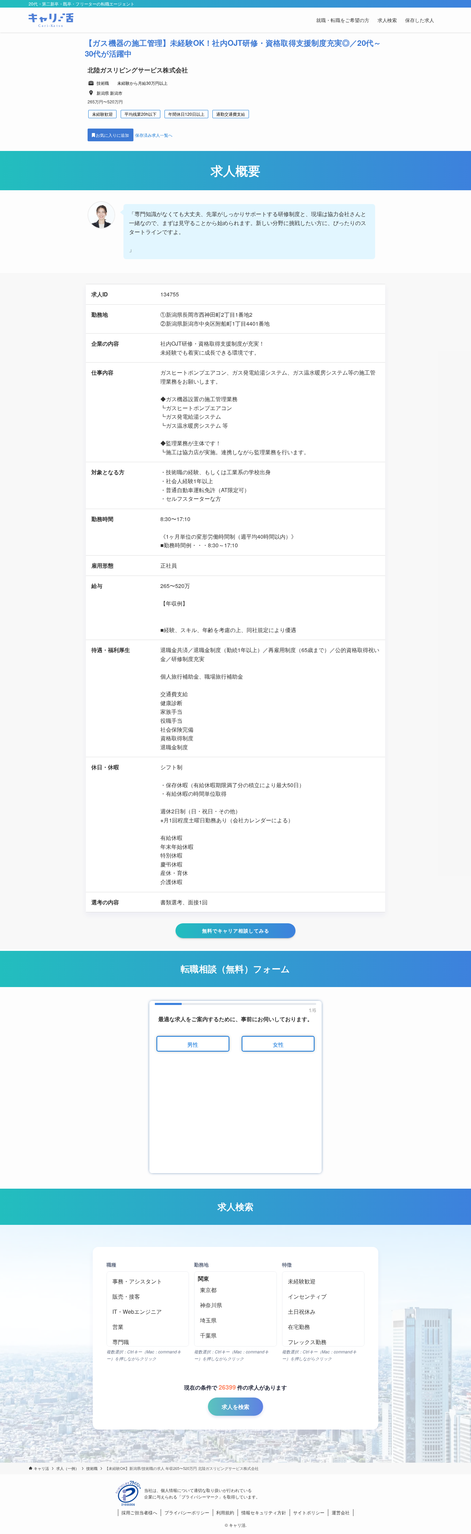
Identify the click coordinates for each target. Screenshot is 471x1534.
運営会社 (341, 1512)
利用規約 (225, 1512)
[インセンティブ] (323, 1296)
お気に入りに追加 (113, 135)
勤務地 (201, 1264)
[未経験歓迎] (323, 1281)
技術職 (103, 83)
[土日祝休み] (323, 1312)
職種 (111, 1264)
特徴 (287, 1264)
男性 (192, 1044)
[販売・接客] (148, 1296)
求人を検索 (235, 1407)
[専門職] (148, 1342)
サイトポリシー (308, 1512)
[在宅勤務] (323, 1327)
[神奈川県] (235, 1305)
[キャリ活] (51, 20)
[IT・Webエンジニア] (148, 1312)
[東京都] (235, 1290)
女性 (278, 1044)
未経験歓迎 (102, 114)
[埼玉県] (235, 1320)
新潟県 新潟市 (109, 93)
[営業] (148, 1327)
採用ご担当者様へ (139, 1512)
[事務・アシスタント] (148, 1281)
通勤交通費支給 (230, 114)
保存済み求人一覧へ (153, 135)
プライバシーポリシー (186, 1512)
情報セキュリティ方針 (263, 1512)
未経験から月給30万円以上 (142, 83)
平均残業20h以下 (140, 114)
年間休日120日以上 (186, 114)
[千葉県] (235, 1335)
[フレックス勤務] (323, 1342)
